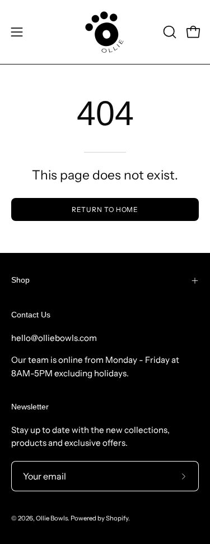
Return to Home (105, 209)
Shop (20, 280)
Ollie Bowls (52, 518)
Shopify (117, 518)
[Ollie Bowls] (105, 32)
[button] (168, 32)
